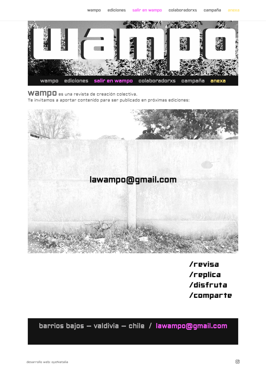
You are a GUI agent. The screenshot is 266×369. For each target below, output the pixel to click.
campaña (212, 11)
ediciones (117, 11)
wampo (94, 11)
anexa (234, 11)
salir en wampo (147, 11)
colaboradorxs (183, 11)
